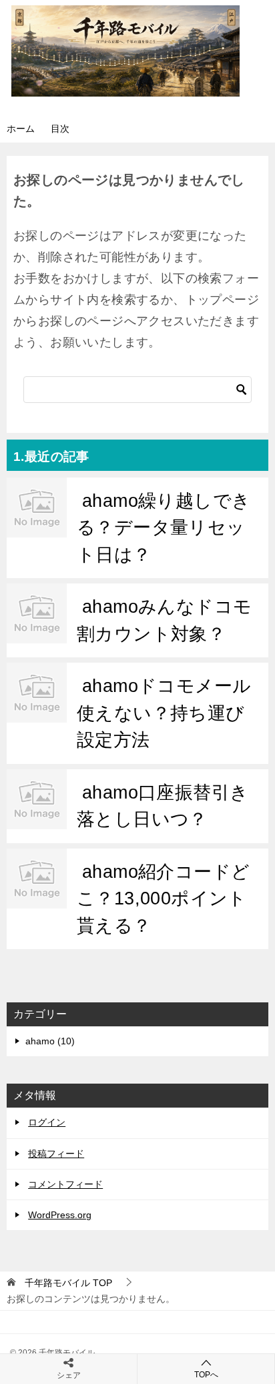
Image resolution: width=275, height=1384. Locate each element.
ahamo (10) (50, 1041)
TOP (68, 1282)
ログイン (46, 1122)
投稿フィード (56, 1153)
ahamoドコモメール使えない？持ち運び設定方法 (164, 713)
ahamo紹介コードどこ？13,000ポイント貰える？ (163, 899)
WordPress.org (59, 1215)
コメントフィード (65, 1184)
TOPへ (206, 1374)
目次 (60, 128)
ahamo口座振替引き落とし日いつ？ (163, 806)
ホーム (21, 128)
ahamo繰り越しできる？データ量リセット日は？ (164, 528)
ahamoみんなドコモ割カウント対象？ (164, 620)
